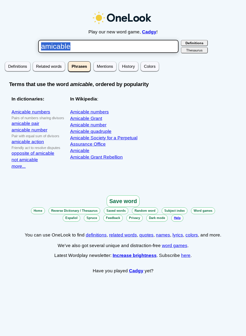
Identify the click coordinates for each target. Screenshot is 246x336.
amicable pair (25, 123)
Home (38, 210)
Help (177, 218)
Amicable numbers (31, 111)
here (186, 255)
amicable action (28, 141)
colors (191, 234)
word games (174, 245)
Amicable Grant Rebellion (96, 157)
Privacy (134, 218)
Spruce (91, 218)
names (163, 234)
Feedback (113, 218)
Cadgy (149, 31)
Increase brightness (135, 255)
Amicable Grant (86, 118)
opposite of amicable (33, 153)
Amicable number (88, 124)
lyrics (177, 234)
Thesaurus (194, 50)
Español (71, 218)
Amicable (79, 150)
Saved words (116, 210)
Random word (145, 210)
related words (123, 234)
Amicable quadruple (90, 131)
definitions (96, 234)
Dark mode (157, 218)
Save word (123, 201)
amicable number (29, 129)
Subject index (174, 210)
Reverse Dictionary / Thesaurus (74, 210)
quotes (146, 234)
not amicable (25, 159)
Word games (203, 210)
